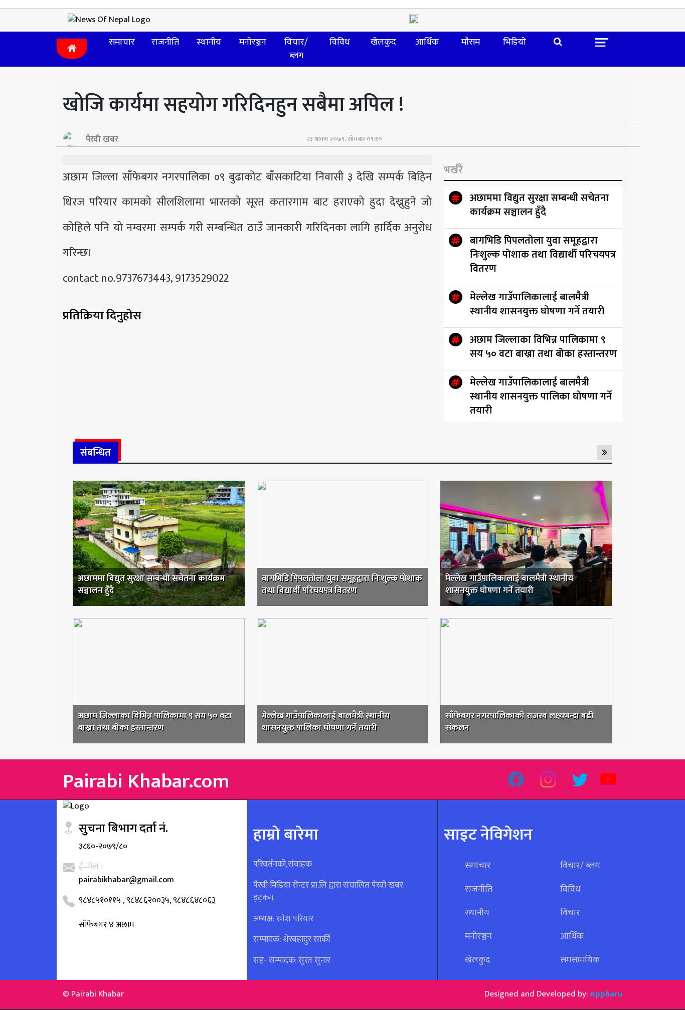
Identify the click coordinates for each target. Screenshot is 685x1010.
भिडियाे (514, 42)
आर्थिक (427, 42)
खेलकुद (383, 42)
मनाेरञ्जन (252, 42)
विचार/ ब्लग (296, 49)
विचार (570, 912)
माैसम (470, 42)
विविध (339, 42)
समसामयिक (580, 959)
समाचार (122, 42)
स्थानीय (209, 42)
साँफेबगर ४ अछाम (106, 925)
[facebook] (516, 780)
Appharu (606, 994)
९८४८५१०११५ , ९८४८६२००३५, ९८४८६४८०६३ (147, 900)
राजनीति (165, 42)
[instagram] (548, 780)
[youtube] (608, 780)
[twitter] (580, 780)
